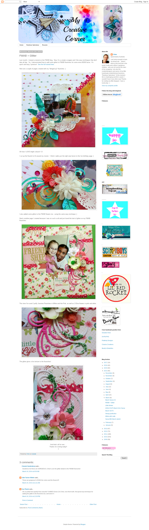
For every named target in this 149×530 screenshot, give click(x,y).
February (109, 422)
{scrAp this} (105, 336)
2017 (106, 362)
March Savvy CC (110, 400)
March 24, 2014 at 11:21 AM (31, 483)
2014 (106, 371)
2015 (106, 368)
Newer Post (23, 504)
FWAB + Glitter (110, 402)
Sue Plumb (25, 489)
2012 (106, 431)
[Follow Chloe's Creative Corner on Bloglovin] (112, 95)
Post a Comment (27, 500)
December (109, 373)
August (108, 384)
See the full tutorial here (46, 64)
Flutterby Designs (107, 340)
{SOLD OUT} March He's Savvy (115, 408)
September (109, 381)
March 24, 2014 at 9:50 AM (30, 471)
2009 (106, 439)
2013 (106, 428)
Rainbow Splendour (32, 45)
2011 (106, 434)
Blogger (83, 524)
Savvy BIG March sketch (113, 419)
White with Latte (110, 416)
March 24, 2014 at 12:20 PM (31, 496)
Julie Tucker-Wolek (28, 477)
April (107, 395)
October (108, 378)
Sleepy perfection (110, 413)
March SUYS (109, 411)
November (109, 376)
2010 (106, 437)
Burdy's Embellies (107, 348)
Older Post (93, 504)
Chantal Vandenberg (28, 466)
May (107, 392)
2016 (106, 365)
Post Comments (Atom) (35, 508)
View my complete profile (110, 85)
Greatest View (106, 333)
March (108, 397)
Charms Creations (107, 344)
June (107, 389)
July (107, 387)
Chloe (115, 54)
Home (21, 45)
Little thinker (109, 405)
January (108, 425)
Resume (44, 45)
